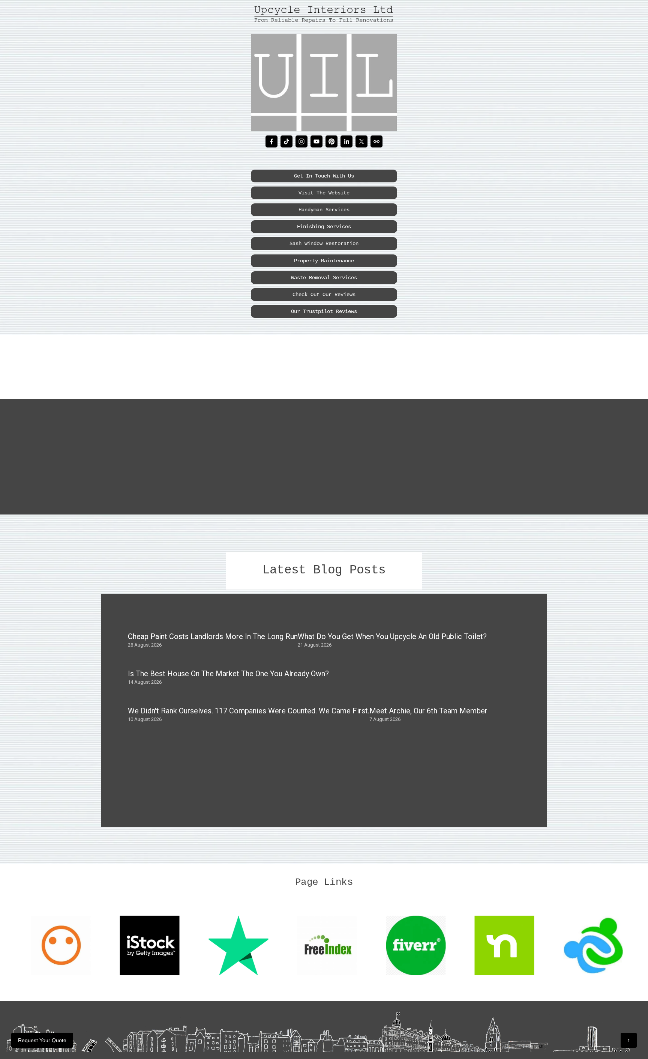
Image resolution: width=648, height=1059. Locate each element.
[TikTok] (286, 141)
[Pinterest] (332, 141)
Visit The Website (324, 193)
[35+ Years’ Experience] (176, 363)
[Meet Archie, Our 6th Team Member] (428, 698)
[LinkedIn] (346, 141)
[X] (362, 141)
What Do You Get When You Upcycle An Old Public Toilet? (392, 636)
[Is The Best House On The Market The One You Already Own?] (228, 660)
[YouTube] (316, 141)
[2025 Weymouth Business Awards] (243, 363)
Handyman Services (324, 210)
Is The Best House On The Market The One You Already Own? (228, 673)
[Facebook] (272, 141)
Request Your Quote (42, 1040)
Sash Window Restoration (324, 244)
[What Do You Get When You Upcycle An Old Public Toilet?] (392, 623)
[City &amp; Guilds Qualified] (350, 363)
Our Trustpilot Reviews (324, 311)
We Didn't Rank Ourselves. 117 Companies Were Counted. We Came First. (248, 710)
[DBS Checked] (300, 363)
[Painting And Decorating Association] (426, 363)
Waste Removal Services (324, 278)
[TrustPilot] (482, 363)
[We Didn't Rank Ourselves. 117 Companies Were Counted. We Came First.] (248, 698)
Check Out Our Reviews (324, 295)
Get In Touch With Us (324, 176)
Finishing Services (324, 227)
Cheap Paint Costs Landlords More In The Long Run (213, 636)
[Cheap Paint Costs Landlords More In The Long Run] (213, 623)
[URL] (376, 141)
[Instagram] (302, 141)
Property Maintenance (324, 261)
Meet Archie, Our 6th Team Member (428, 710)
